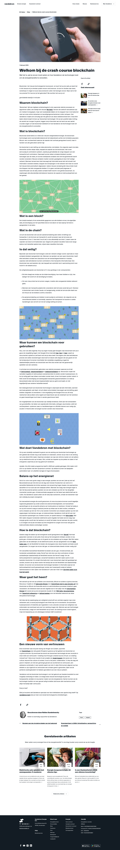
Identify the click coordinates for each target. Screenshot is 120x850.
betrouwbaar (25, 371)
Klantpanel (53, 834)
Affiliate (83, 824)
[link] (86, 845)
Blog (51, 826)
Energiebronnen (54, 822)
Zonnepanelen (69, 830)
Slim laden (69, 515)
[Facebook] (20, 845)
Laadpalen (53, 839)
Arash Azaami (57, 658)
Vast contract (69, 822)
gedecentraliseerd (51, 371)
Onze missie (75, 3)
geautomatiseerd (37, 371)
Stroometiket (53, 824)
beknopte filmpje (42, 584)
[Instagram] (27, 845)
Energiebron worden (86, 822)
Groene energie (21, 3)
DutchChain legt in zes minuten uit (63, 584)
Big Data (50, 109)
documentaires (68, 591)
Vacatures (52, 828)
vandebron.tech (24, 695)
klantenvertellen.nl (24, 828)
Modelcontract (69, 828)
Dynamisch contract (34, 3)
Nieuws (85, 3)
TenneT (66, 534)
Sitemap (52, 832)
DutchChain (26, 651)
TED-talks (59, 591)
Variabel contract (70, 824)
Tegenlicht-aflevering (29, 593)
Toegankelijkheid (54, 836)
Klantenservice (94, 3)
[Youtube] (24, 845)
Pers (51, 830)
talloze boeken (44, 593)
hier (57, 353)
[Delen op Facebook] (20, 705)
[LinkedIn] (31, 845)
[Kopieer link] (27, 705)
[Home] (9, 4)
